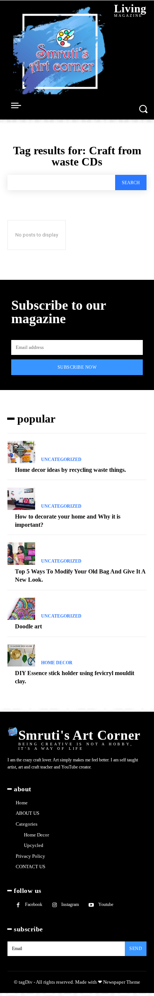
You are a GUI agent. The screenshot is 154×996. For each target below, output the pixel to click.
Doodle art (28, 626)
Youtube (105, 904)
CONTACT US (30, 866)
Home (22, 802)
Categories (26, 824)
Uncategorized (61, 459)
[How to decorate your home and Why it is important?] (21, 499)
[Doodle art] (21, 609)
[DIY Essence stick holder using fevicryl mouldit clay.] (21, 655)
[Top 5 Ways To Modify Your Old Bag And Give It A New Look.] (21, 553)
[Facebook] (18, 905)
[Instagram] (54, 905)
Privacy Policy (30, 856)
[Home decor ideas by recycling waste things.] (21, 452)
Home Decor (57, 663)
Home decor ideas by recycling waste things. (70, 470)
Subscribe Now (77, 367)
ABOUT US (27, 813)
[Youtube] (91, 905)
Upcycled (33, 845)
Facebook (33, 904)
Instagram (70, 904)
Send (135, 948)
